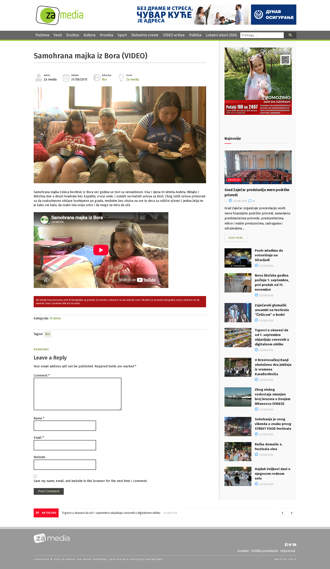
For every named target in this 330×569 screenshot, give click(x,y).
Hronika (106, 35)
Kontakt (243, 551)
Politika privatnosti (264, 551)
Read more (236, 237)
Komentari (41, 349)
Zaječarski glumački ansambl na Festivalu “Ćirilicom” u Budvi (272, 310)
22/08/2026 (265, 409)
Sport (122, 35)
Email (39, 438)
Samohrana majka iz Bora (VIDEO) (90, 55)
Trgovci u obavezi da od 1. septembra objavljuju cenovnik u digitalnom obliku (111, 512)
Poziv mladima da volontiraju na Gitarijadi (269, 255)
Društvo (72, 35)
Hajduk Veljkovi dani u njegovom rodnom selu (272, 473)
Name (39, 418)
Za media (132, 79)
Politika (195, 35)
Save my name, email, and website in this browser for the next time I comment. (90, 481)
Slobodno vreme (144, 35)
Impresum (287, 551)
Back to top (285, 559)
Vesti (58, 35)
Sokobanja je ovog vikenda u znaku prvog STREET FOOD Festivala (273, 424)
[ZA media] (59, 24)
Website (39, 457)
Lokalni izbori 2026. (222, 35)
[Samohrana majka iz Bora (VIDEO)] (120, 134)
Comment (42, 375)
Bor (104, 79)
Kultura (89, 35)
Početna (42, 35)
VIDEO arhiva (174, 35)
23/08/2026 (239, 201)
